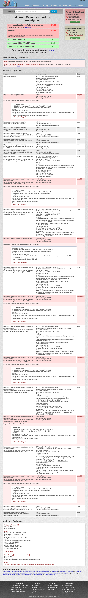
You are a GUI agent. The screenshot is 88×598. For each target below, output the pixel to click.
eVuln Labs (56, 6)
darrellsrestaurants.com (43, 571)
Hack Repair (35, 585)
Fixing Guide (51, 589)
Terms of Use (40, 596)
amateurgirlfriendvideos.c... (24, 574)
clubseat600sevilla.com (29, 571)
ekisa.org (16, 573)
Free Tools (67, 6)
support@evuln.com (21, 587)
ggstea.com (67, 573)
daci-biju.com (55, 571)
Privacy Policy (32, 596)
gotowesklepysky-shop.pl (9, 574)
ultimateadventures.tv (50, 574)
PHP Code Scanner (68, 587)
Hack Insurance (36, 587)
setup (51, 50)
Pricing (45, 6)
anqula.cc (78, 571)
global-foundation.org (43, 573)
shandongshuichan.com (56, 573)
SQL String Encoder (68, 593)
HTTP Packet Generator (69, 589)
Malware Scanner (67, 585)
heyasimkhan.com (16, 571)
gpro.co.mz (7, 571)
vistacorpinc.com (38, 574)
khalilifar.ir (62, 571)
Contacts (79, 6)
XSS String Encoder (68, 591)
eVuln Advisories (52, 587)
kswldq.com (24, 573)
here (18, 66)
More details (75, 22)
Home (26, 6)
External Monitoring (38, 589)
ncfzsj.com (70, 571)
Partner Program (37, 593)
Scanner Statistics (52, 585)
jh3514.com (32, 573)
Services (35, 6)
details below (28, 27)
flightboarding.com (7, 573)
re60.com (74, 573)
